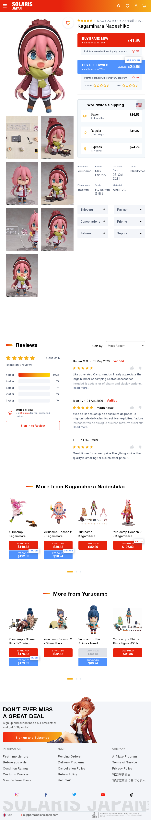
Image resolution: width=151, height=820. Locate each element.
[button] (84, 20)
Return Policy (67, 774)
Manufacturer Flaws (17, 780)
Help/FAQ (65, 780)
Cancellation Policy (71, 768)
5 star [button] (10, 374)
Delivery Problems (71, 762)
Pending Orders (69, 756)
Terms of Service (124, 762)
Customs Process (16, 774)
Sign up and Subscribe (32, 737)
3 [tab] (82, 573)
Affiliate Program (124, 756)
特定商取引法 (121, 774)
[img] (83, 368)
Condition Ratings (16, 768)
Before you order (15, 762)
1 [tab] (69, 573)
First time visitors (15, 756)
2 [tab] (78, 573)
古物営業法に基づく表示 (129, 780)
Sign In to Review (33, 425)
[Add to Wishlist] (68, 22)
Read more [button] (80, 387)
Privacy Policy (122, 768)
